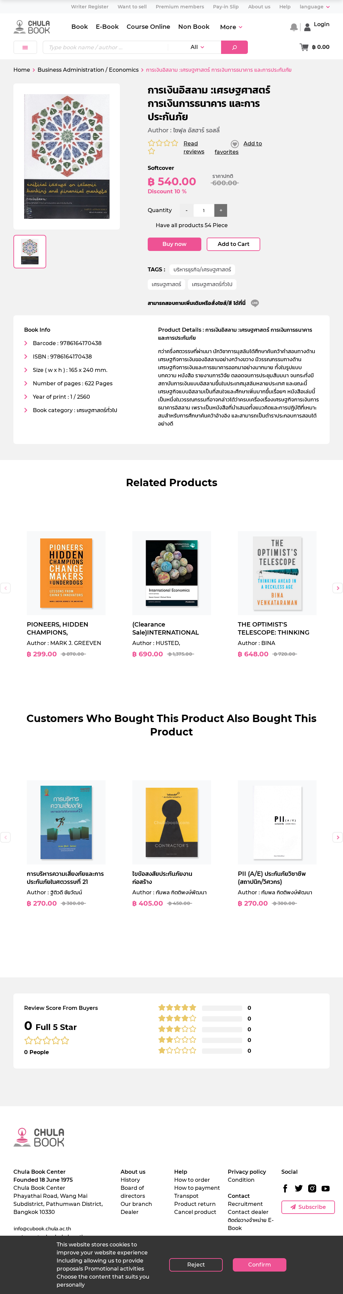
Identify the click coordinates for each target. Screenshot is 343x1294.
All (194, 47)
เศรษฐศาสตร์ (166, 284)
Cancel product (195, 1212)
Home (21, 70)
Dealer (130, 1212)
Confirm (259, 1264)
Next (337, 588)
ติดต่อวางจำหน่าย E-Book (251, 1224)
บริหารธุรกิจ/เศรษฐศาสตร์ (202, 269)
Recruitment (245, 1204)
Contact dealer (248, 1212)
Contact (239, 1196)
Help (180, 1172)
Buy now (174, 244)
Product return (195, 1204)
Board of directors (133, 1192)
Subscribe (312, 1207)
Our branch (136, 1204)
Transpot (186, 1196)
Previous (5, 588)
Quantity (160, 210)
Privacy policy (247, 1172)
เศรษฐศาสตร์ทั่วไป (212, 284)
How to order (192, 1180)
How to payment (197, 1188)
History (130, 1180)
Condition (241, 1180)
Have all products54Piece (192, 225)
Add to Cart (234, 244)
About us (133, 1172)
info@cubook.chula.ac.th (42, 1228)
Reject (196, 1264)
